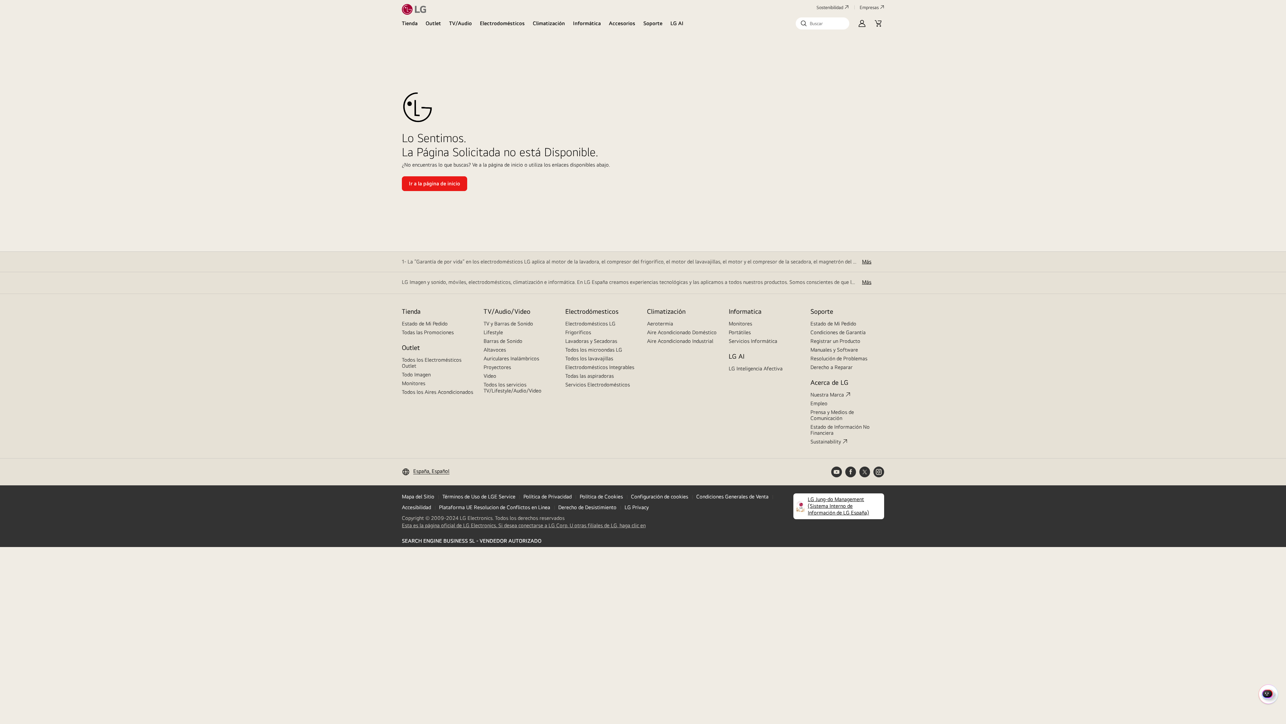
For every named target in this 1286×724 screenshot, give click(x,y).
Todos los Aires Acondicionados (437, 392)
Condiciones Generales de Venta (732, 496)
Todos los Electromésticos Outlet (431, 363)
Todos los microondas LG (593, 350)
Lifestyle (493, 332)
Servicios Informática (753, 341)
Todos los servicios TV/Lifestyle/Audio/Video (513, 387)
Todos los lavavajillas (589, 358)
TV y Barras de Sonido (508, 323)
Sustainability (825, 441)
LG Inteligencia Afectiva (756, 368)
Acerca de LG (829, 382)
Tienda (410, 23)
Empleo (819, 403)
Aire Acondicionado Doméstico (682, 332)
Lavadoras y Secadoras (591, 341)
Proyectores (497, 367)
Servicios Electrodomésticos (597, 384)
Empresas (869, 7)
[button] (822, 23)
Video (490, 376)
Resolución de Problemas (838, 358)
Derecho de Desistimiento (587, 507)
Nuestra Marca (827, 394)
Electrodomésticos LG (590, 323)
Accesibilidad (416, 507)
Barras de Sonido (503, 341)
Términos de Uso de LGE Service (478, 496)
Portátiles (740, 332)
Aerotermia (660, 323)
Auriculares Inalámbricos (511, 358)
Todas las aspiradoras (589, 376)
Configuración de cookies (659, 496)
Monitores (413, 383)
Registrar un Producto (835, 341)
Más (866, 261)
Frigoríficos (578, 332)
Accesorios (622, 23)
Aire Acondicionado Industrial (680, 341)
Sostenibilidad (829, 7)
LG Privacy (637, 507)
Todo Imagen (416, 374)
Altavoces (495, 350)
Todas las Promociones (428, 332)
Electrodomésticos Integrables (599, 367)
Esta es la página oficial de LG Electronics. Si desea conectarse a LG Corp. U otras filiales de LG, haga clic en (524, 525)
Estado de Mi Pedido (425, 323)
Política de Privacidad (547, 496)
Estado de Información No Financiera (840, 430)
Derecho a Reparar (831, 367)
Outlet (433, 23)
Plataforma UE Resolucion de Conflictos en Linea (494, 507)
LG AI (677, 23)
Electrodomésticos (502, 23)
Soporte (652, 23)
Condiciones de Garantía (838, 332)
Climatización (549, 23)
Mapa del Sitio (418, 496)
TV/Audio (460, 23)
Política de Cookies (601, 496)
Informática (587, 23)
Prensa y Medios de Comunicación (832, 415)
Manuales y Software (834, 350)
